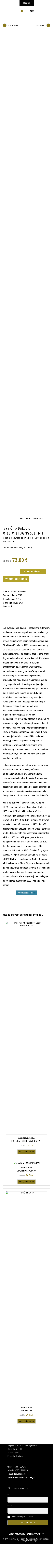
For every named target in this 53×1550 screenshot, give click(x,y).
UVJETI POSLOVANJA (17, 1534)
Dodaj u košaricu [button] (26, 1152)
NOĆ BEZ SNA (26, 1410)
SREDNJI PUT (38, 518)
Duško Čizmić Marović (26, 1138)
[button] (16, 579)
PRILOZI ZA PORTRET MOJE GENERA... (26, 1141)
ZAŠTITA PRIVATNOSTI (35, 1534)
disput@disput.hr (20, 1474)
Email (9, 1506)
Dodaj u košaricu (32, 571)
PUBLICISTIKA (26, 518)
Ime (8, 1494)
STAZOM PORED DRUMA (26, 1171)
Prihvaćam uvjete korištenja (22, 1517)
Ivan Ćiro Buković (27, 79)
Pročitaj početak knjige (26, 893)
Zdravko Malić (26, 1167)
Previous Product (13, 26)
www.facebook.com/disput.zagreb (21, 1477)
